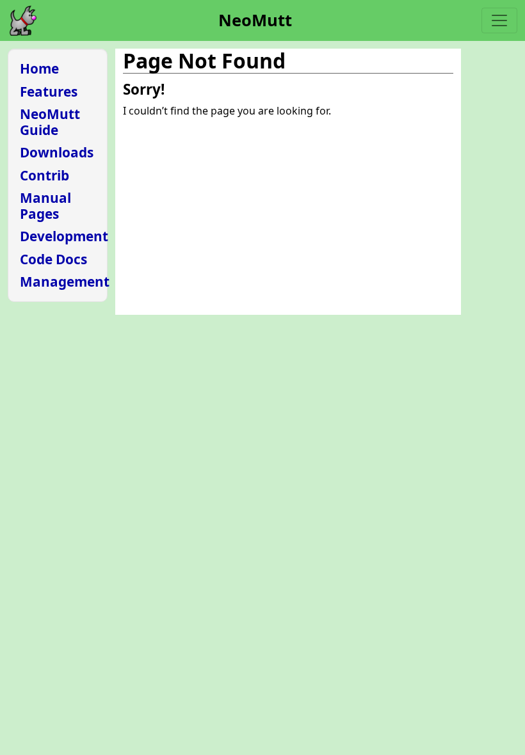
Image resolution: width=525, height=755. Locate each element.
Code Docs (53, 259)
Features (48, 91)
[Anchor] (172, 88)
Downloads (56, 152)
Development (64, 236)
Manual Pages (45, 206)
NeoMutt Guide (50, 122)
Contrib (44, 175)
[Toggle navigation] (499, 20)
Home (39, 68)
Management (64, 281)
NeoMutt (255, 20)
